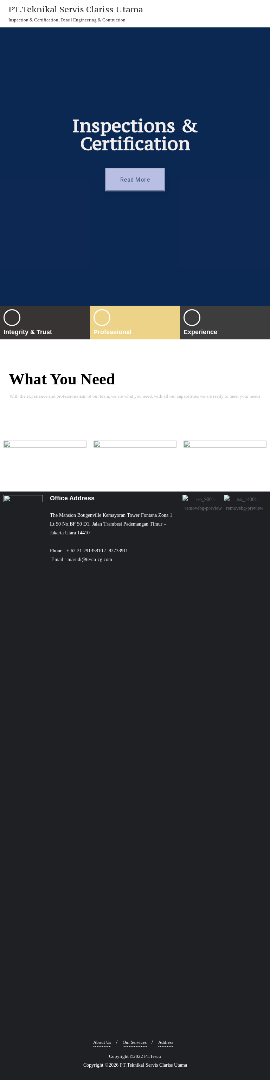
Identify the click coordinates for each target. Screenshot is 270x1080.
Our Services (135, 1042)
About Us (102, 1042)
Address (165, 1042)
